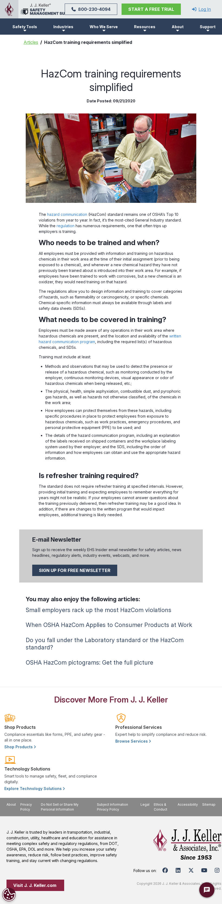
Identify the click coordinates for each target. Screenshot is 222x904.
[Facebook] (165, 870)
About (11, 804)
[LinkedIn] (178, 870)
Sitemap (209, 804)
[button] (24, 26)
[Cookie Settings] (9, 894)
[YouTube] (204, 870)
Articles (31, 42)
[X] (191, 870)
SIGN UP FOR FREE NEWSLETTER (74, 570)
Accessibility (188, 804)
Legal (145, 804)
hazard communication (67, 214)
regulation (65, 225)
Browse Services (132, 741)
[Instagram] (217, 870)
